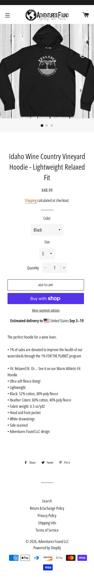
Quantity (33, 268)
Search (47, 501)
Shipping (31, 200)
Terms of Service (47, 530)
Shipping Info (47, 523)
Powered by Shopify (47, 548)
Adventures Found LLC (53, 541)
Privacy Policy (47, 515)
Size (47, 242)
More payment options (46, 310)
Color (47, 218)
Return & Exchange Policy (47, 508)
